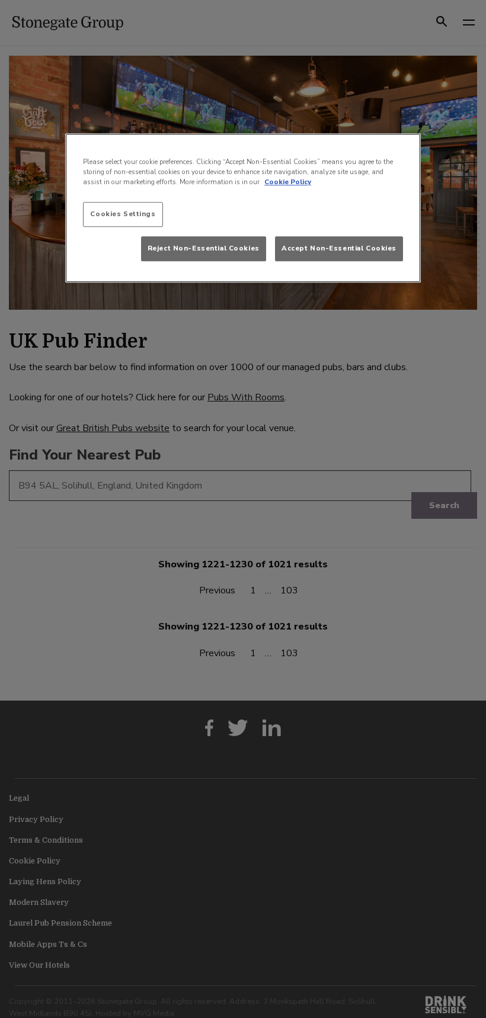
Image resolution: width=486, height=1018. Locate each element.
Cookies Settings (122, 214)
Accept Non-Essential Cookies (339, 248)
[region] (243, 207)
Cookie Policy (287, 182)
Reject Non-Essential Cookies (204, 248)
